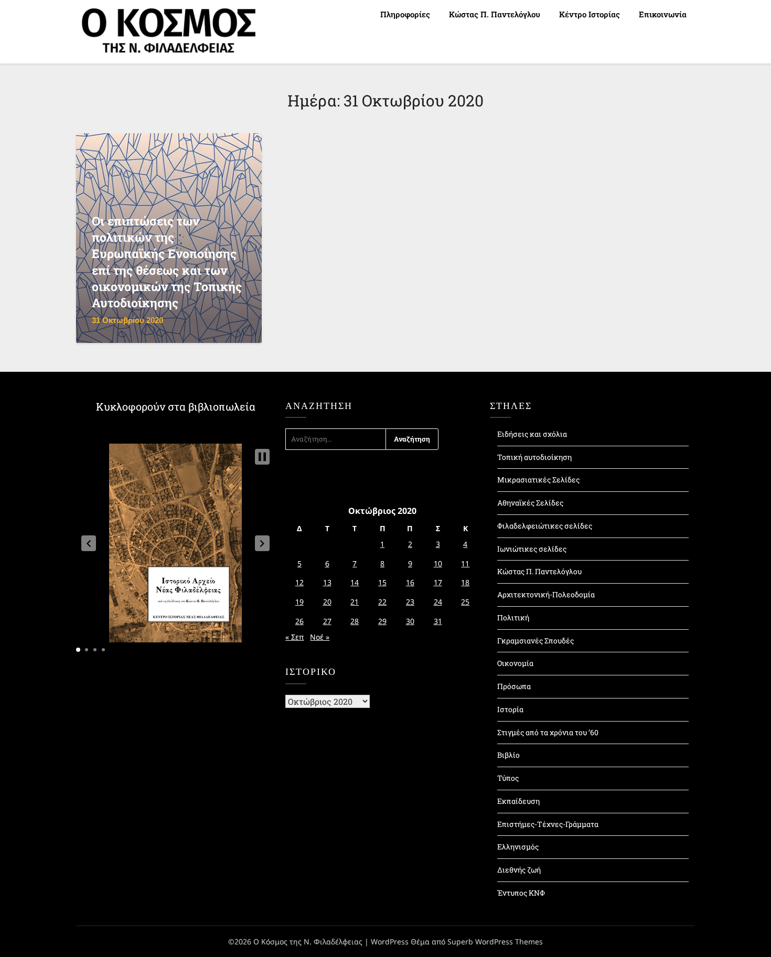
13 (327, 582)
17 (438, 582)
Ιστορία (510, 709)
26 (299, 621)
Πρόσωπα (514, 686)
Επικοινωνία (663, 14)
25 (465, 602)
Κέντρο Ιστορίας (589, 14)
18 (465, 582)
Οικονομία (515, 663)
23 (410, 602)
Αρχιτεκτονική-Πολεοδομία (546, 594)
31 (438, 621)
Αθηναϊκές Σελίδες (530, 503)
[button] (88, 543)
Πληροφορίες (405, 14)
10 (438, 563)
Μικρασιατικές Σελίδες (538, 480)
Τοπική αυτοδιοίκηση (534, 457)
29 (382, 621)
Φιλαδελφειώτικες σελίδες (544, 526)
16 (410, 582)
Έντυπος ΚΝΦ (521, 893)
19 (299, 602)
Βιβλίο (508, 755)
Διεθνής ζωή (519, 870)
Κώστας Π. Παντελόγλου (494, 14)
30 (410, 621)
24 (438, 602)
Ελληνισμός (518, 847)
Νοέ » (319, 637)
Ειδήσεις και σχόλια (532, 434)
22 (382, 602)
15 (382, 582)
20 (327, 602)
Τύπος (508, 778)
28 (354, 621)
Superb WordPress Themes (495, 942)
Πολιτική (513, 617)
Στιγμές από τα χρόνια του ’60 (547, 732)
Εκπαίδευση (518, 801)
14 (354, 582)
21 (354, 602)
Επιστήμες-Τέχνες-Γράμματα (547, 824)
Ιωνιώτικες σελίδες (531, 549)
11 (465, 563)
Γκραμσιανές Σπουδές (535, 641)
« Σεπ (294, 637)
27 (327, 621)
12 (299, 582)
